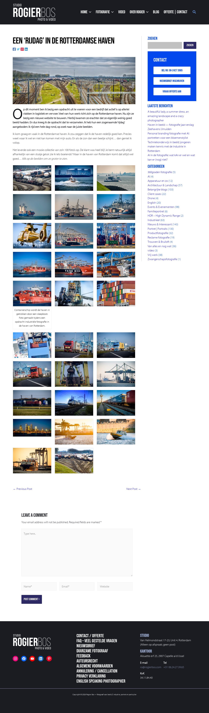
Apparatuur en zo (158, 181)
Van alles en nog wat (159, 246)
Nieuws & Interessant (160, 224)
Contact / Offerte (90, 636)
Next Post (133, 488)
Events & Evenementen (161, 207)
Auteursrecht (87, 661)
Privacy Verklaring (91, 676)
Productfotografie (158, 233)
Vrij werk (153, 255)
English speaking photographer (101, 681)
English (152, 202)
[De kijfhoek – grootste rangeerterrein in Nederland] (74, 80)
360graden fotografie (160, 172)
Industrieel (154, 220)
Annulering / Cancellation (97, 671)
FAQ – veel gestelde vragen (97, 641)
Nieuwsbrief (86, 646)
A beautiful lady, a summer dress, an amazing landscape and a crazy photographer (168, 116)
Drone (151, 198)
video (151, 250)
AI (149, 176)
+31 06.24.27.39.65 (173, 667)
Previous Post (22, 488)
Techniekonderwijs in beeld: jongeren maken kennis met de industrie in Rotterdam (169, 146)
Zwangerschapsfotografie (162, 259)
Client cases (154, 194)
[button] (86, 12)
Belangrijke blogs (157, 189)
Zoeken (190, 45)
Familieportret (156, 211)
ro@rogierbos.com (150, 667)
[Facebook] (14, 49)
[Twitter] (18, 49)
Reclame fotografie (159, 237)
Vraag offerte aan (172, 91)
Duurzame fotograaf (92, 651)
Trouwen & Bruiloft (158, 241)
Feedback (83, 656)
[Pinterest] (22, 49)
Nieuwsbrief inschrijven (172, 81)
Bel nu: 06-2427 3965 (172, 70)
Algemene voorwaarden (95, 666)
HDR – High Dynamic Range (164, 215)
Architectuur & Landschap (162, 185)
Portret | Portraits (157, 228)
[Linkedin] (26, 49)
